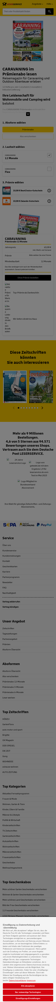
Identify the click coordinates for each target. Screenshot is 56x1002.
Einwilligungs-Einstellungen (28, 998)
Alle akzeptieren (28, 986)
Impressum (31, 981)
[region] (28, 959)
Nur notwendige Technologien (28, 992)
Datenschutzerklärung (17, 981)
